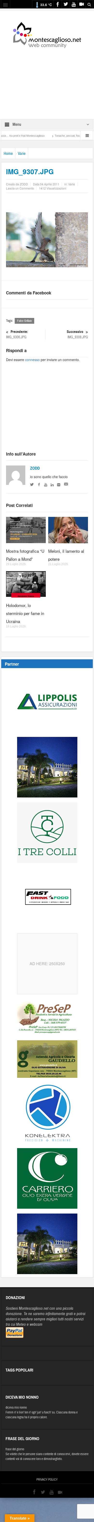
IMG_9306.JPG (17, 334)
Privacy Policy (47, 1480)
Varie (22, 153)
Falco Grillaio (24, 321)
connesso (32, 359)
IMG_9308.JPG (77, 334)
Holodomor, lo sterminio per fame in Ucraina (25, 613)
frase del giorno (15, 1449)
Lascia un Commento (20, 188)
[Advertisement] (47, 80)
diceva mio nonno (16, 1407)
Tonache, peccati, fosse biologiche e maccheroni (65, 135)
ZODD (35, 468)
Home (8, 153)
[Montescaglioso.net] (47, 34)
